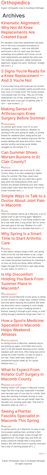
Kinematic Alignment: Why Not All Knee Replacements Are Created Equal (20, 30)
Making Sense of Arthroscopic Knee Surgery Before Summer (23, 114)
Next (42, 453)
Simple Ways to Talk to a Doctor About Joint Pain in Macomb (23, 201)
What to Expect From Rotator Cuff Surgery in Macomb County (22, 374)
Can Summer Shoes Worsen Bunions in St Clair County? (20, 157)
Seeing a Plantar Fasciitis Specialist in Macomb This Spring (20, 416)
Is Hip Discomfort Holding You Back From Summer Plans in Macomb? (22, 281)
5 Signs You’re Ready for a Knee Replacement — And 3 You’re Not (23, 76)
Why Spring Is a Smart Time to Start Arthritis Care (21, 238)
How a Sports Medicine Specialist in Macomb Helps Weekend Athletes (22, 327)
